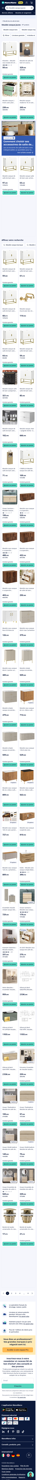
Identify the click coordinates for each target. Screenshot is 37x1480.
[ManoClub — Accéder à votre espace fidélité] (20, 2)
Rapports (22, 1477)
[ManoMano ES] (18, 1455)
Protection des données (23, 1469)
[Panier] (31, 2)
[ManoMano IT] (3, 1455)
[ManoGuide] (30, 1475)
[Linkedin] (3, 1431)
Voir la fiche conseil (24, 152)
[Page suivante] (32, 1293)
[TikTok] (23, 1431)
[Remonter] (28, 1455)
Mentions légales (8, 1469)
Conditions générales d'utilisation (13, 1474)
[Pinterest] (13, 1431)
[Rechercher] (7, 8)
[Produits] (3, 8)
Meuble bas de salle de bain (11, 21)
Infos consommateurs (9, 1477)
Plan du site (24, 1466)
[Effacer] (32, 8)
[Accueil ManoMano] (9, 2)
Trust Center (6, 1472)
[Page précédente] (3, 1293)
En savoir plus (22, 1397)
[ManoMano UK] (8, 1455)
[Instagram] (18, 1431)
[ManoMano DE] (13, 1455)
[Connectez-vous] (26, 2)
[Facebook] (8, 1431)
